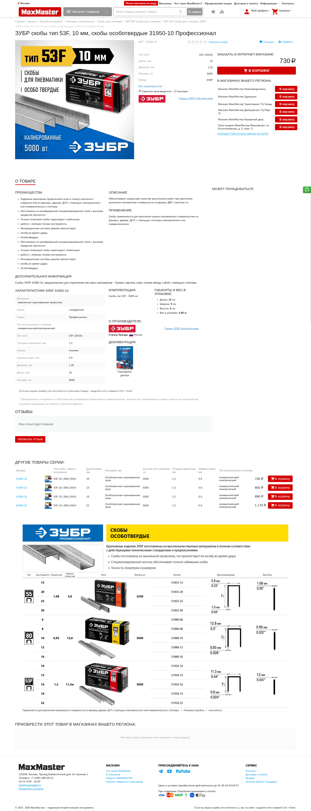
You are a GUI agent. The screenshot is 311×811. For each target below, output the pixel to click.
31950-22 (21, 505)
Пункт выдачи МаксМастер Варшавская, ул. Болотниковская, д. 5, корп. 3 (244, 127)
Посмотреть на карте (31, 788)
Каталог (32, 21)
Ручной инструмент (51, 21)
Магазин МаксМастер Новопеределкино (242, 89)
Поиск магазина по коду (141, 3)
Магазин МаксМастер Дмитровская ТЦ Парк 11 (244, 112)
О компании (113, 774)
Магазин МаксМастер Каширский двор (240, 119)
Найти (196, 12)
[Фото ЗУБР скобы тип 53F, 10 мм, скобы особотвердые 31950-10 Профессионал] (74, 99)
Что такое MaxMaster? (188, 3)
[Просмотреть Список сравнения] (222, 13)
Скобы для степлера (110, 21)
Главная (20, 21)
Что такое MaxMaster (118, 770)
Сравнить (287, 41)
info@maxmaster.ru (30, 785)
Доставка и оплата (246, 3)
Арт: (141, 41)
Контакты (288, 3)
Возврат (250, 778)
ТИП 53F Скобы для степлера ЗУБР (184, 21)
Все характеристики (150, 86)
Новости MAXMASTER (119, 778)
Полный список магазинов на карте (242, 134)
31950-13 (21, 487)
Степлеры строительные (80, 21)
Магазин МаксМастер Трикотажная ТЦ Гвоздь (245, 104)
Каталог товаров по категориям (124, 781)
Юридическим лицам (218, 3)
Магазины (165, 3)
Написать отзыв (218, 42)
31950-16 (21, 496)
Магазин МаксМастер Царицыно (237, 96)
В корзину (282, 479)
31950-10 (21, 478)
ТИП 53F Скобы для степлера (142, 21)
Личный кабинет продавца (261, 781)
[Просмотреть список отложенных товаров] (213, 13)
